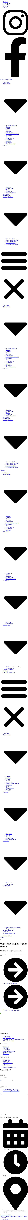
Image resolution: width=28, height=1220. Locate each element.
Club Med (8, 128)
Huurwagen (9, 142)
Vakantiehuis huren (11, 143)
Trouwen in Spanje (11, 241)
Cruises (8, 129)
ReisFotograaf (6, 195)
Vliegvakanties (10, 138)
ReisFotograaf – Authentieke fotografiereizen (13, 667)
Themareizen (9, 623)
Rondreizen (9, 135)
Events (8, 190)
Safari (7, 136)
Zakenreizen (9, 139)
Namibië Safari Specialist (12, 134)
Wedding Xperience (8, 669)
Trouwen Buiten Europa (12, 244)
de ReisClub (6, 194)
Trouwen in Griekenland (12, 240)
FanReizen (9, 622)
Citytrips (8, 127)
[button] (14, 274)
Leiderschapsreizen (11, 192)
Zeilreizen (8, 141)
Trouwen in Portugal (11, 243)
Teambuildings (9, 188)
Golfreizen (8, 131)
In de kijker (6, 82)
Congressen (9, 191)
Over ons (5, 671)
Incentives (8, 187)
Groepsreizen (9, 132)
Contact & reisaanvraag (9, 672)
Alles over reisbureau (11, 125)
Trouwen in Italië (10, 238)
